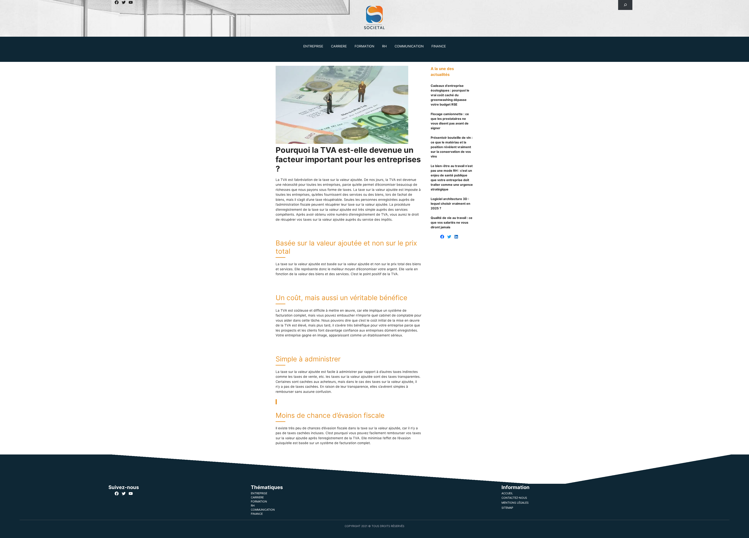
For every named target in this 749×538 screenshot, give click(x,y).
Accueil (507, 493)
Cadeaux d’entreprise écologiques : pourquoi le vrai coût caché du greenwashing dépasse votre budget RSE (450, 95)
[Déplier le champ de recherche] (625, 5)
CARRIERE (339, 46)
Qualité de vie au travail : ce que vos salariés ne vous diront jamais (451, 222)
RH (384, 46)
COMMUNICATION (409, 46)
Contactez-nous (514, 497)
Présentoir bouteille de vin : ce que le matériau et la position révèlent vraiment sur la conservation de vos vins (452, 147)
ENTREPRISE (313, 46)
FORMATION (364, 46)
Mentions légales (515, 502)
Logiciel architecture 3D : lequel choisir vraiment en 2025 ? (450, 203)
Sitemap (507, 507)
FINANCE (438, 46)
